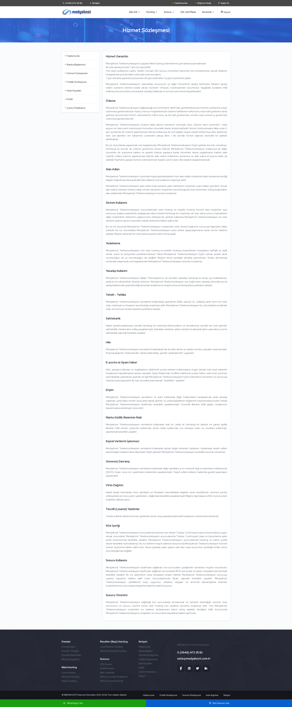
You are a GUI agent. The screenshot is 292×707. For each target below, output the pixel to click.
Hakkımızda (73, 55)
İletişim (142, 676)
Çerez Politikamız (76, 108)
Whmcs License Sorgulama (113, 676)
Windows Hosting (70, 676)
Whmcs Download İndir (111, 681)
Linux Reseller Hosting (111, 646)
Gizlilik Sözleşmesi (76, 82)
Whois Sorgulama (70, 659)
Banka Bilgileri (146, 651)
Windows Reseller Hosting (113, 651)
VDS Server (106, 664)
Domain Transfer (70, 651)
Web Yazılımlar (107, 672)
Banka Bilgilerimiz (76, 64)
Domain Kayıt (68, 646)
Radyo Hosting (69, 681)
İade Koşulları (74, 90)
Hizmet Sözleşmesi (77, 73)
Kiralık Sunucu (107, 668)
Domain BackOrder (71, 655)
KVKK (70, 99)
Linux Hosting (68, 672)
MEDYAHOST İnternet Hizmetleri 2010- (83, 694)
